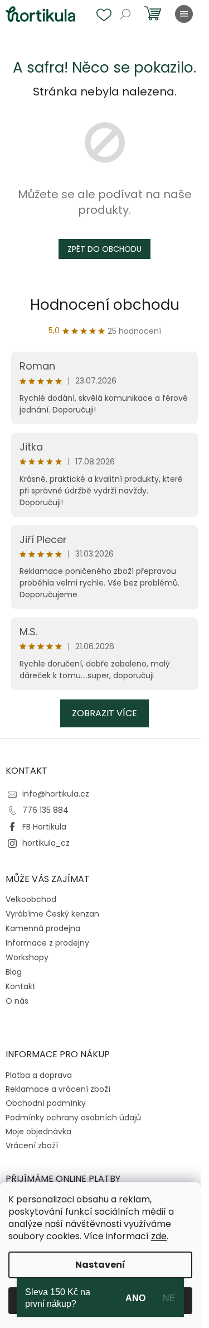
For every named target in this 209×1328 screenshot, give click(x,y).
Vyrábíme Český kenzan (52, 914)
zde (159, 1236)
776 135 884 (45, 810)
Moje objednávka (38, 1131)
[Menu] (184, 14)
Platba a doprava (39, 1075)
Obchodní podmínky (46, 1103)
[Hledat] (125, 14)
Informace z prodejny (47, 943)
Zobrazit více (104, 713)
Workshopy (27, 957)
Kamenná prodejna (43, 928)
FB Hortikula (44, 826)
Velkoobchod (31, 899)
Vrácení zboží (32, 1145)
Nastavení (100, 1264)
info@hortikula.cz (55, 793)
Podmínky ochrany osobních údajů (73, 1117)
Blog (14, 972)
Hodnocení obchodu (104, 305)
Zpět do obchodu (104, 249)
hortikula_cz (46, 842)
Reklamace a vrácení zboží (58, 1089)
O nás (17, 1001)
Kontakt (21, 986)
